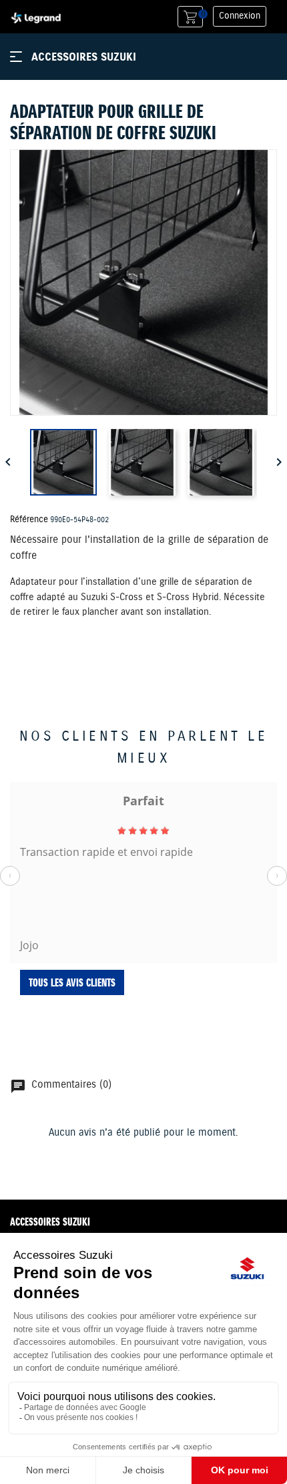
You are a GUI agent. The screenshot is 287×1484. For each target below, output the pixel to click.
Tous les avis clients (72, 982)
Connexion (239, 16)
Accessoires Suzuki (83, 56)
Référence (29, 520)
